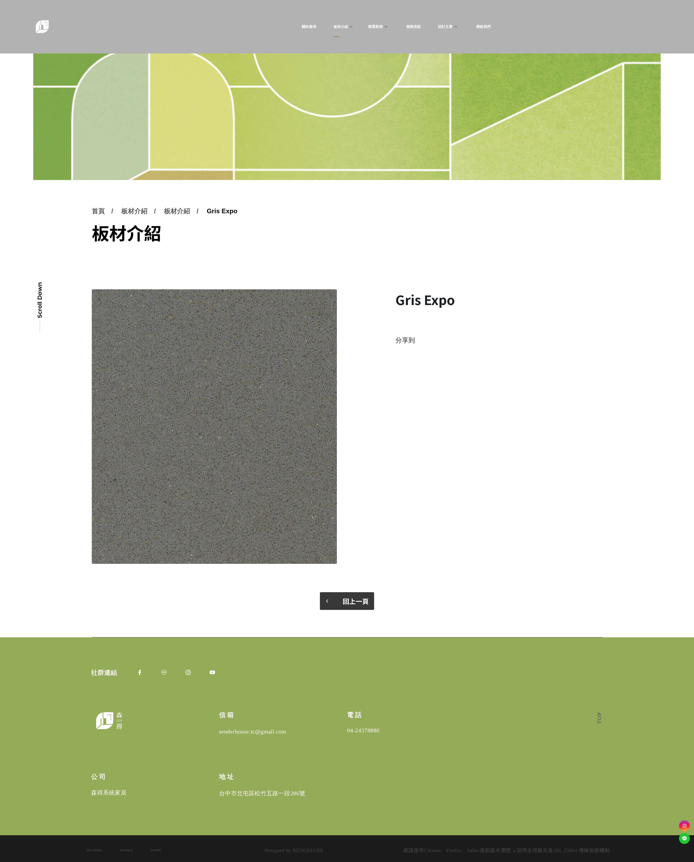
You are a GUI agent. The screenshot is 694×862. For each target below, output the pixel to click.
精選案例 (375, 27)
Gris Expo (222, 211)
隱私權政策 (126, 850)
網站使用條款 (94, 850)
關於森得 (309, 27)
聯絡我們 (483, 27)
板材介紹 (341, 27)
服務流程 (413, 27)
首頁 (98, 211)
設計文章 (445, 27)
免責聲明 (156, 850)
